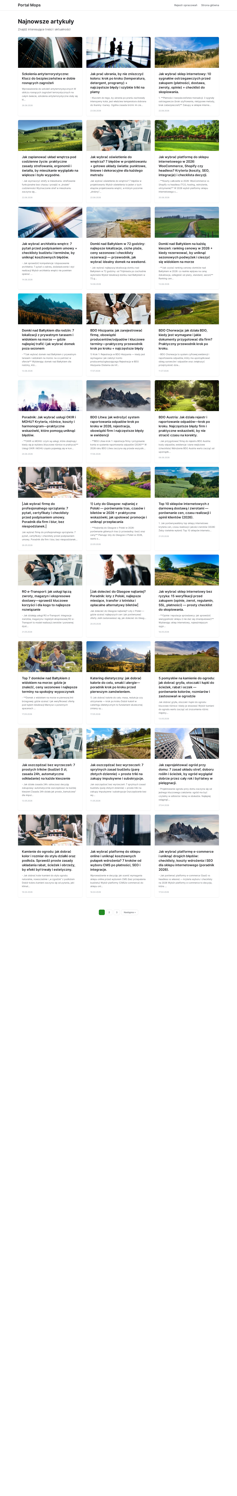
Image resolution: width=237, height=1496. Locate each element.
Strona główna (210, 5)
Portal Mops (29, 5)
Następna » (130, 912)
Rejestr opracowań (185, 5)
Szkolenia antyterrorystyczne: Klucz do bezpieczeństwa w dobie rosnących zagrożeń (48, 78)
